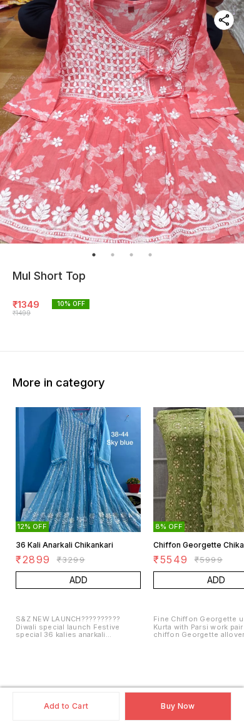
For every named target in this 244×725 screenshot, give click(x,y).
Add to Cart (66, 706)
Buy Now (178, 706)
